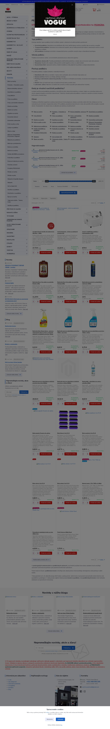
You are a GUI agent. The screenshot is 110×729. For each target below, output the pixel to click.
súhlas (47, 712)
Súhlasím (60, 719)
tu (61, 725)
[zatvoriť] (72, 5)
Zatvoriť (55, 34)
